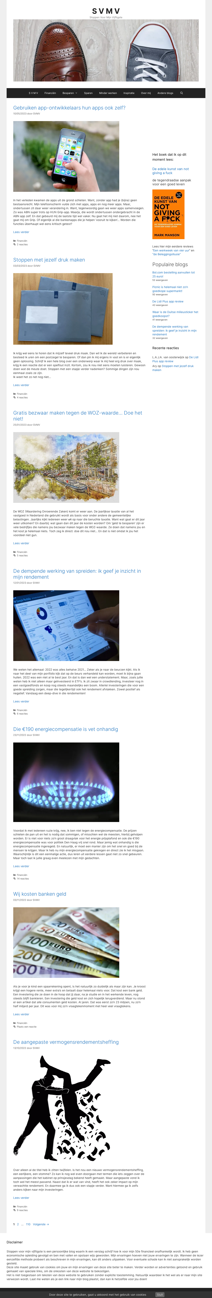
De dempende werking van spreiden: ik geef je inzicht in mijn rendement (174, 330)
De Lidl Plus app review (168, 301)
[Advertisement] (177, 125)
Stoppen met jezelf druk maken (49, 260)
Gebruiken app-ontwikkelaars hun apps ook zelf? (69, 108)
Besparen (68, 93)
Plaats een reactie (26, 1026)
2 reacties (22, 244)
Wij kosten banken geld (39, 894)
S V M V (106, 11)
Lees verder (21, 232)
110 (28, 1224)
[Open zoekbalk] (181, 93)
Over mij (146, 93)
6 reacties (22, 713)
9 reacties (22, 1210)
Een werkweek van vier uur (171, 250)
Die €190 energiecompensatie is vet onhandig (65, 729)
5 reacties (22, 555)
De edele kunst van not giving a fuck (170, 171)
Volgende (41, 1224)
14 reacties (23, 878)
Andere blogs (165, 93)
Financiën (50, 93)
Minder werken (108, 93)
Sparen (88, 93)
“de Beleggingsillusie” (166, 254)
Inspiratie (129, 93)
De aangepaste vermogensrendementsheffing (66, 1042)
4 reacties (22, 397)
